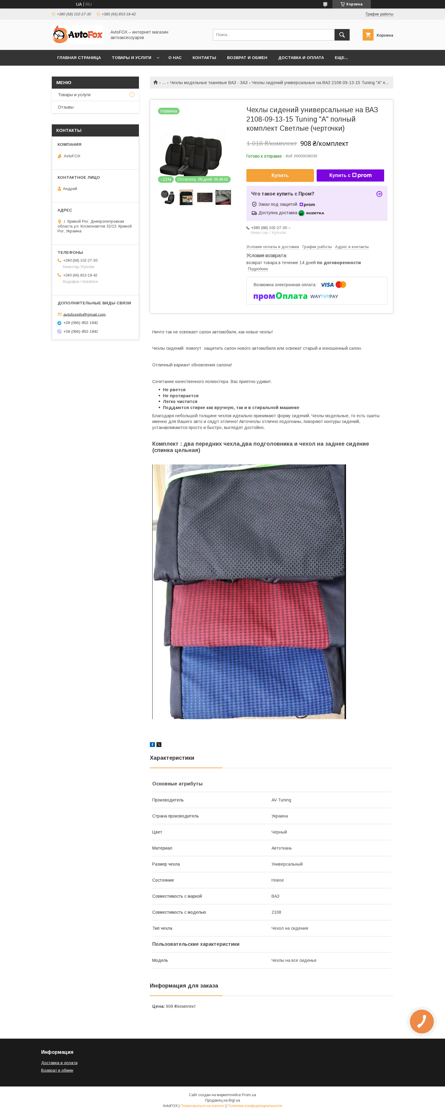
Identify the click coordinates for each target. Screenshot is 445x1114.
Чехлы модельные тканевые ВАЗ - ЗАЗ (209, 82)
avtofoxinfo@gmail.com (84, 314)
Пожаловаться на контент (202, 1106)
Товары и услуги (131, 57)
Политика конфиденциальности (254, 1106)
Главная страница (79, 57)
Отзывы (66, 107)
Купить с (340, 175)
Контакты (204, 57)
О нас (175, 57)
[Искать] (342, 35)
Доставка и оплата (301, 57)
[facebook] (152, 745)
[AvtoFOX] (77, 42)
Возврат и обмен (247, 57)
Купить (280, 175)
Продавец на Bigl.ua (222, 1100)
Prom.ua (249, 1095)
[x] (159, 745)
